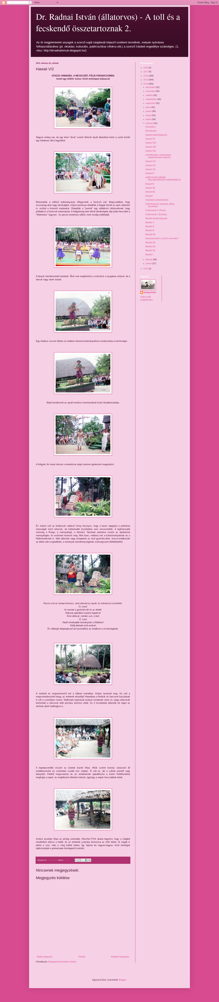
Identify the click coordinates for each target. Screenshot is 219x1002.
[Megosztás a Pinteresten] (89, 860)
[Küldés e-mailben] (76, 860)
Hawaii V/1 (150, 169)
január (149, 263)
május (149, 115)
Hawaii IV (149, 173)
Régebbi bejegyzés (120, 957)
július (148, 107)
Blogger (122, 980)
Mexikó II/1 (150, 250)
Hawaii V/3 (150, 161)
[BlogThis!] (79, 860)
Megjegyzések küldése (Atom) (62, 962)
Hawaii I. (149, 196)
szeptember (151, 99)
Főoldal (81, 957)
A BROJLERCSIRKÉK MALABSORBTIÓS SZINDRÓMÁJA (163, 178)
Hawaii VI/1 (150, 151)
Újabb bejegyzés (45, 957)
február (149, 259)
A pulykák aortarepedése (157, 200)
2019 (146, 68)
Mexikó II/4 (150, 234)
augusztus (151, 103)
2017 (146, 71)
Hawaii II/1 (150, 192)
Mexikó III (149, 230)
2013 (146, 84)
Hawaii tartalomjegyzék (156, 135)
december (151, 87)
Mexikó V (149, 222)
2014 (146, 80)
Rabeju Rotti (150, 292)
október (149, 95)
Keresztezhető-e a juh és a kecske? (161, 238)
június (149, 111)
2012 (146, 268)
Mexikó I (149, 254)
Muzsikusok (150, 131)
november (151, 91)
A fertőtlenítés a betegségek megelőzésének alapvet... (158, 156)
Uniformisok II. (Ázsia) (155, 210)
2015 (146, 76)
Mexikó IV (149, 226)
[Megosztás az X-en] (83, 860)
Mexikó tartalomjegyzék (156, 218)
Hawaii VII (150, 139)
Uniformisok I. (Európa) (156, 214)
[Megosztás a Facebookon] (86, 860)
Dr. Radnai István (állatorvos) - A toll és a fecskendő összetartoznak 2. (108, 22)
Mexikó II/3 (150, 242)
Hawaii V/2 (150, 165)
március (150, 123)
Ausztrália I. (150, 127)
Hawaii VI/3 (150, 143)
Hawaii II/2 (150, 188)
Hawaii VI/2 (150, 147)
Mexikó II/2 (150, 246)
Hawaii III (149, 184)
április (149, 119)
